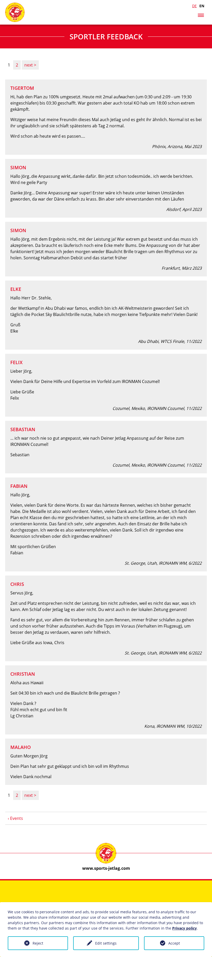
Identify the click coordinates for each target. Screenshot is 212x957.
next (29, 65)
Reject (38, 943)
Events (16, 818)
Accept (174, 943)
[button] (201, 14)
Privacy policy (184, 928)
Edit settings (106, 943)
